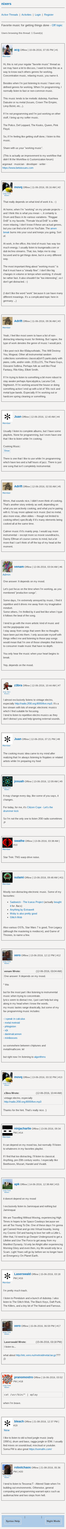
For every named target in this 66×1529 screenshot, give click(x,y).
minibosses (11, 1037)
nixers (6, 4)
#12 (59, 955)
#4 (58, 416)
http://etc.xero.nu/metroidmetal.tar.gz (36, 1355)
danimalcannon (13, 1034)
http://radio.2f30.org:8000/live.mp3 (33, 703)
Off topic (57, 25)
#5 (59, 486)
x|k (6, 1030)
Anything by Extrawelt (22, 909)
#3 (59, 321)
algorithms (40, 1056)
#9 (61, 781)
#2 (59, 187)
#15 (57, 1184)
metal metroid (12, 1022)
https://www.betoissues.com (18, 167)
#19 (15, 1425)
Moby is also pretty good (23, 913)
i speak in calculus (15, 1018)
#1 (56, 50)
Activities (26, 14)
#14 (21, 1132)
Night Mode (53, 1521)
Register (48, 14)
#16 (21, 1278)
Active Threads (9, 14)
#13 (60, 1077)
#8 (58, 739)
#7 (59, 685)
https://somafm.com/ (40, 1449)
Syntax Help (13, 1521)
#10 (15, 845)
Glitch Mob (16, 917)
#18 (21, 1381)
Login (38, 14)
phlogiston (10, 1026)
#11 (61, 877)
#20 (21, 1471)
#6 (61, 567)
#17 (59, 1326)
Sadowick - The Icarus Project (26, 902)
